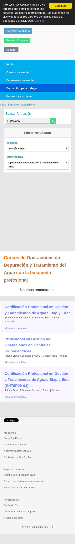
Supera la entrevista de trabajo (20, 487)
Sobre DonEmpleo (13, 438)
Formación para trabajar (22, 88)
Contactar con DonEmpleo (18, 457)
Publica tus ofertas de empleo (19, 511)
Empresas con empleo (20, 80)
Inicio (10, 64)
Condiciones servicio (15, 444)
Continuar (61, 5)
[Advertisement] (37, 209)
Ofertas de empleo (18, 72)
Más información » (16, 328)
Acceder (11, 49)
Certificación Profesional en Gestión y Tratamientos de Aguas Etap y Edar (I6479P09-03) (37, 380)
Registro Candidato (18, 30)
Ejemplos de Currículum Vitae (19, 475)
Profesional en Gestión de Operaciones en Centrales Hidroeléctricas (28, 345)
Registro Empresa (17, 40)
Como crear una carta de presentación (24, 481)
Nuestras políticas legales (17, 451)
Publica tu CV (11, 505)
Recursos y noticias (19, 96)
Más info (39, 20)
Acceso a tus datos (13, 518)
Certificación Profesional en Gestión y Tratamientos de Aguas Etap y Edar (37, 310)
